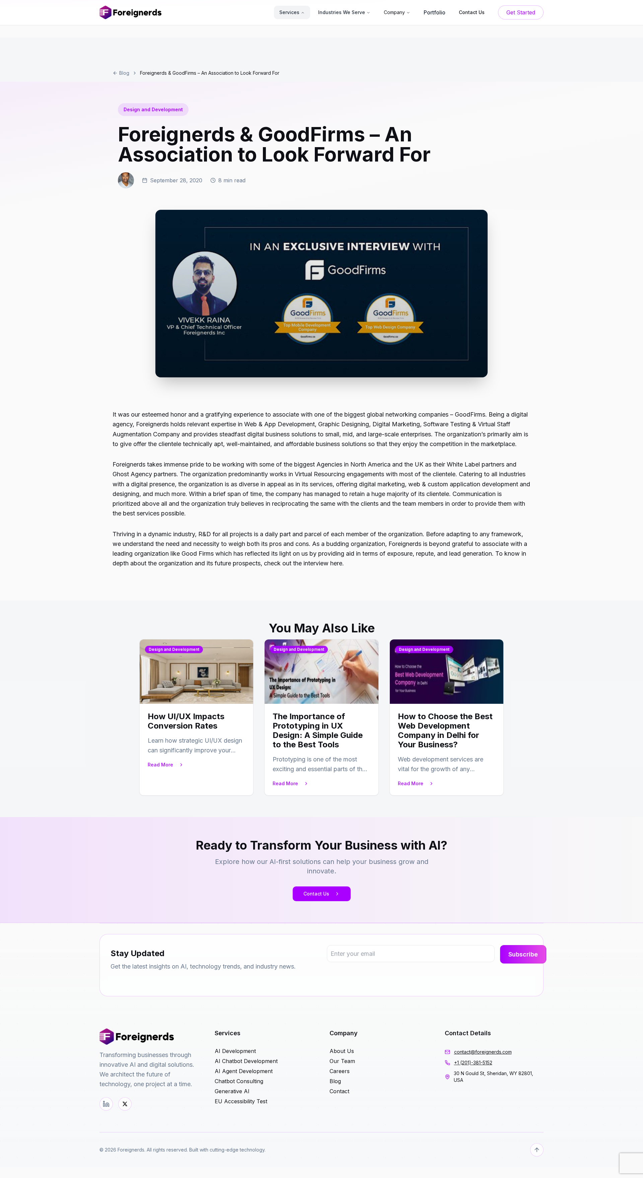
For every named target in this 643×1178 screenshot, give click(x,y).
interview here (322, 563)
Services (289, 12)
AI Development (235, 1051)
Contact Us (316, 893)
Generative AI (232, 1091)
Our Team (342, 1061)
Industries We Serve (341, 12)
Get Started (520, 12)
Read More (160, 764)
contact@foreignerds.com (483, 1052)
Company (394, 12)
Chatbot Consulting (239, 1081)
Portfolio (434, 12)
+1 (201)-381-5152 (473, 1062)
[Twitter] (125, 1104)
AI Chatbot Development (246, 1061)
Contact (339, 1091)
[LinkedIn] (106, 1104)
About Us (342, 1051)
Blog (124, 73)
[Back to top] (537, 1150)
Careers (340, 1071)
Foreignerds (129, 464)
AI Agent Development (244, 1071)
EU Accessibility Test (241, 1101)
